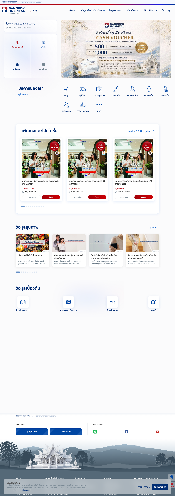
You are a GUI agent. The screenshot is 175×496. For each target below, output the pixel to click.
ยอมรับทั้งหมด (160, 486)
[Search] (157, 10)
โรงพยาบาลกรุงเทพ (23, 416)
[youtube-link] (157, 432)
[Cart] (163, 10)
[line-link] (95, 432)
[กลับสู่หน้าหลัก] (14, 10)
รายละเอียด (31, 197)
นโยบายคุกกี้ (26, 490)
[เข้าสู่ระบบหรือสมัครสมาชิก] (169, 10)
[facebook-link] (126, 432)
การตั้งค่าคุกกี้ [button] (144, 486)
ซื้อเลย (51, 197)
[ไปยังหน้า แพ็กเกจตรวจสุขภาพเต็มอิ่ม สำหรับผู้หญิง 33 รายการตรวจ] (41, 158)
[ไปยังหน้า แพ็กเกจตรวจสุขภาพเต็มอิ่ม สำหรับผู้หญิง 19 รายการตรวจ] (134, 158)
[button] (148, 10)
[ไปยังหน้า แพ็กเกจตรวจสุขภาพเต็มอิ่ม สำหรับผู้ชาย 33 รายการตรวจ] (87, 158)
